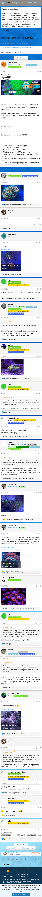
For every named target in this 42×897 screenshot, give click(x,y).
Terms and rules (15, 869)
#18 (39, 783)
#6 (40, 318)
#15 (39, 658)
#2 (40, 182)
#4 (40, 243)
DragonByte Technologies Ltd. (17, 881)
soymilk (11, 578)
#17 (39, 748)
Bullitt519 (12, 798)
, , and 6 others (16, 839)
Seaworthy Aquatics (16, 772)
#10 (39, 453)
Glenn (10, 210)
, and (13, 274)
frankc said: (6, 398)
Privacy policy (27, 869)
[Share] (37, 71)
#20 (39, 829)
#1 (40, 71)
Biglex (10, 345)
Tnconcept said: (8, 627)
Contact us (5, 869)
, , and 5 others (15, 436)
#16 (39, 702)
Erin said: (6, 322)
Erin (9, 280)
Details (29, 881)
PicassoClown (13, 418)
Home (4, 871)
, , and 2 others (16, 379)
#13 (39, 586)
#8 (40, 393)
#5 (40, 289)
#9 (40, 427)
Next (24, 58)
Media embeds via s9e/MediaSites (12, 882)
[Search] (39, 3)
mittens (11, 821)
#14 (39, 623)
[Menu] (3, 3)
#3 (40, 219)
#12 (39, 534)
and (10, 339)
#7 (40, 356)
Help (34, 869)
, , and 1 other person (17, 205)
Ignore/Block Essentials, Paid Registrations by (19, 877)
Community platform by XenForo (19, 875)
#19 (39, 807)
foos (9, 174)
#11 (39, 493)
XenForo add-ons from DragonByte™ (29, 879)
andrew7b (12, 234)
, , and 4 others (19, 609)
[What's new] (35, 3)
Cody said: (6, 663)
